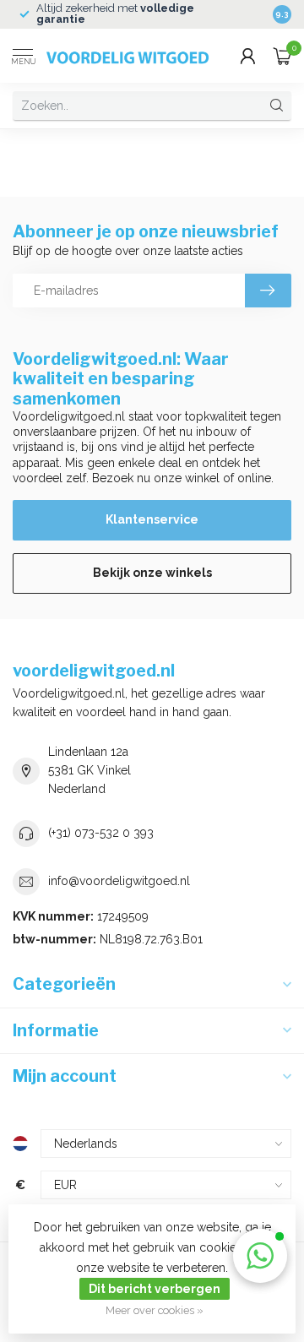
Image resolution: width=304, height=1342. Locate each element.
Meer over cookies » (155, 1310)
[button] (260, 1256)
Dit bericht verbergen (154, 1289)
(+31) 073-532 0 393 (101, 832)
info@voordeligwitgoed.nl (119, 881)
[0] (282, 56)
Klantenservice (152, 519)
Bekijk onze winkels (152, 572)
